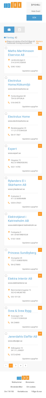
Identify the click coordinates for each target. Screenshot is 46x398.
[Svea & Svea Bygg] (23, 317)
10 (40, 334)
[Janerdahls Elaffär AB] (23, 347)
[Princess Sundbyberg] (23, 260)
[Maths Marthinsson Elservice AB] (23, 60)
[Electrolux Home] (23, 127)
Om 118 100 (9, 391)
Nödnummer (17, 382)
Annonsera (30, 382)
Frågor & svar (37, 391)
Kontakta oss (23, 391)
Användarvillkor (17, 387)
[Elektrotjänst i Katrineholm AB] (23, 229)
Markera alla (39, 42)
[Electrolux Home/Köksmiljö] (23, 93)
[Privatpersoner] (19, 30)
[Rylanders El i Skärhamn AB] (23, 193)
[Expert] (23, 159)
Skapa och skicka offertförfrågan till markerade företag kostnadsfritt (21, 42)
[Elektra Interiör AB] (23, 289)
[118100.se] (12, 3)
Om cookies (31, 387)
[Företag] (9, 30)
